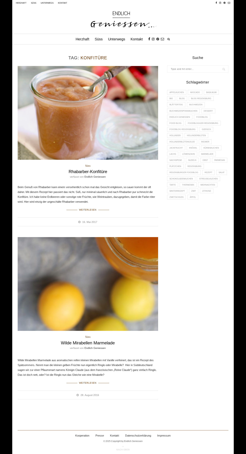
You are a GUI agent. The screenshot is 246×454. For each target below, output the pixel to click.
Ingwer (205, 142)
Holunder (175, 135)
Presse (99, 435)
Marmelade (207, 154)
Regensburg (194, 166)
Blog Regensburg (201, 98)
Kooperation (82, 435)
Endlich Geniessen (95, 176)
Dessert (208, 111)
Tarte (172, 185)
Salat (222, 172)
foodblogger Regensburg (203, 123)
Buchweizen (195, 104)
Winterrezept (177, 191)
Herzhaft (21, 3)
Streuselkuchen (208, 179)
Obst (205, 160)
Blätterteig (176, 104)
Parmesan (219, 160)
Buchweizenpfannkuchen (183, 111)
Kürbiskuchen (211, 148)
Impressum (164, 435)
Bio (171, 98)
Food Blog (175, 123)
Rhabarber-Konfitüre (88, 171)
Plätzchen (175, 166)
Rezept (208, 172)
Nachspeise (175, 160)
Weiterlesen (88, 210)
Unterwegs (47, 3)
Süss (33, 3)
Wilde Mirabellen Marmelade (88, 342)
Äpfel (193, 197)
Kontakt (62, 3)
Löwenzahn (188, 154)
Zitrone (206, 191)
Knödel (193, 148)
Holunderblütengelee (182, 142)
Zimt (193, 191)
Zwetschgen (176, 197)
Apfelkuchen (176, 92)
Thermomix (188, 185)
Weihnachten (207, 185)
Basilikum (211, 92)
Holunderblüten (196, 135)
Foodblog (202, 117)
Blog (182, 98)
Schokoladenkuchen (181, 179)
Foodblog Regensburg (182, 129)
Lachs (172, 154)
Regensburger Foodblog (183, 172)
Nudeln (192, 160)
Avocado (195, 92)
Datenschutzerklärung (138, 435)
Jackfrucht (176, 148)
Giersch (206, 129)
